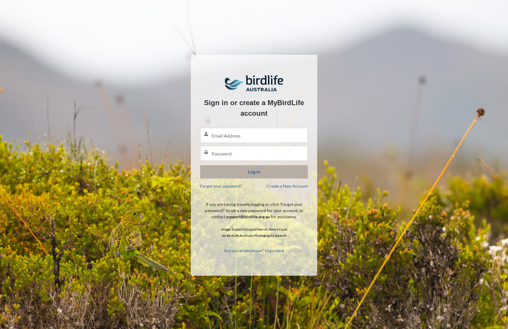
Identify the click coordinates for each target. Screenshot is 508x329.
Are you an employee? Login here (254, 250)
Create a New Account (287, 186)
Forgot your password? (221, 186)
